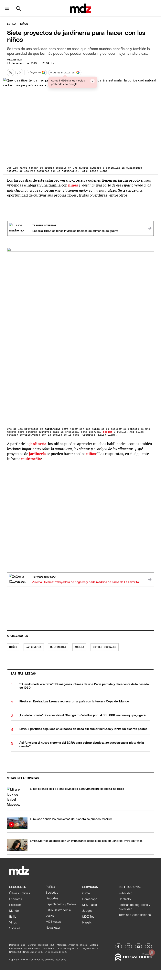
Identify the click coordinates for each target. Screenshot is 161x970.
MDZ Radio (89, 905)
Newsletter (53, 927)
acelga (79, 647)
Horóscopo (89, 899)
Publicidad (125, 893)
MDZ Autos (53, 921)
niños (13, 647)
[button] (7, 8)
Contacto (125, 899)
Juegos (87, 910)
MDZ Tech (89, 916)
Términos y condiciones (135, 915)
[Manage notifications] (152, 952)
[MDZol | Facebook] (118, 946)
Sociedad (52, 892)
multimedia (58, 647)
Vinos (13, 922)
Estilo (11, 24)
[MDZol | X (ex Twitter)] (148, 946)
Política (50, 887)
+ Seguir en (34, 72)
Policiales (15, 905)
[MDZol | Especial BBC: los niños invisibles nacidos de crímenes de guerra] (150, 228)
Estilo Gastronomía (58, 910)
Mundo (14, 910)
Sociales (14, 928)
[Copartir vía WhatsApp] (10, 72)
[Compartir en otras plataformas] (19, 72)
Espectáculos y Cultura (61, 904)
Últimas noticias (19, 893)
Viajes (50, 916)
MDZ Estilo (14, 60)
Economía (16, 899)
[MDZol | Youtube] (138, 946)
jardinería (37, 454)
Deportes (52, 898)
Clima (86, 893)
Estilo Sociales (104, 647)
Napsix (86, 922)
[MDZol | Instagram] (128, 946)
